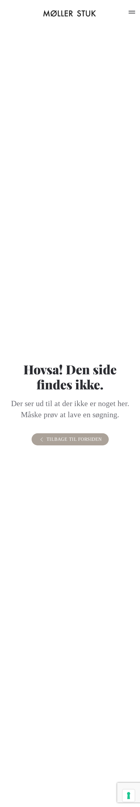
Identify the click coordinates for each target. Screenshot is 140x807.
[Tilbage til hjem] (70, 13)
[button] (132, 13)
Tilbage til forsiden (74, 439)
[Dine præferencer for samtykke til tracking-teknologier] (128, 795)
